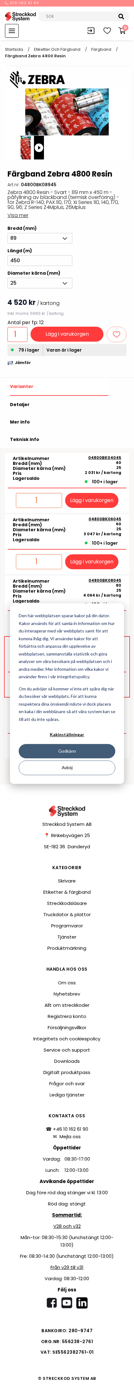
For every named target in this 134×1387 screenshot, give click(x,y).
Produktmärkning (66, 948)
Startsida (14, 49)
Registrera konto (67, 1016)
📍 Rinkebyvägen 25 (67, 835)
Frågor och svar (67, 1083)
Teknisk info (24, 439)
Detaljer (20, 404)
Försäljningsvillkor (67, 1027)
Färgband (101, 49)
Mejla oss (70, 1136)
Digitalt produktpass (66, 1072)
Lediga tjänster (67, 1094)
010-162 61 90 (24, 3)
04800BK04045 (104, 458)
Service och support (67, 1050)
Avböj (67, 767)
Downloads (67, 1061)
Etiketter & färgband (67, 892)
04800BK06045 (105, 519)
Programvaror (67, 925)
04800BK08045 (105, 580)
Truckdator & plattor (67, 914)
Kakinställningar (67, 734)
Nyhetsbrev (67, 994)
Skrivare (67, 881)
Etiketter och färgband (57, 49)
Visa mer (17, 215)
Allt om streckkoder (67, 1005)
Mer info (20, 422)
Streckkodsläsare (67, 903)
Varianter (21, 386)
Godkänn (67, 751)
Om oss (67, 982)
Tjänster (66, 937)
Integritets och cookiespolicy (66, 1038)
